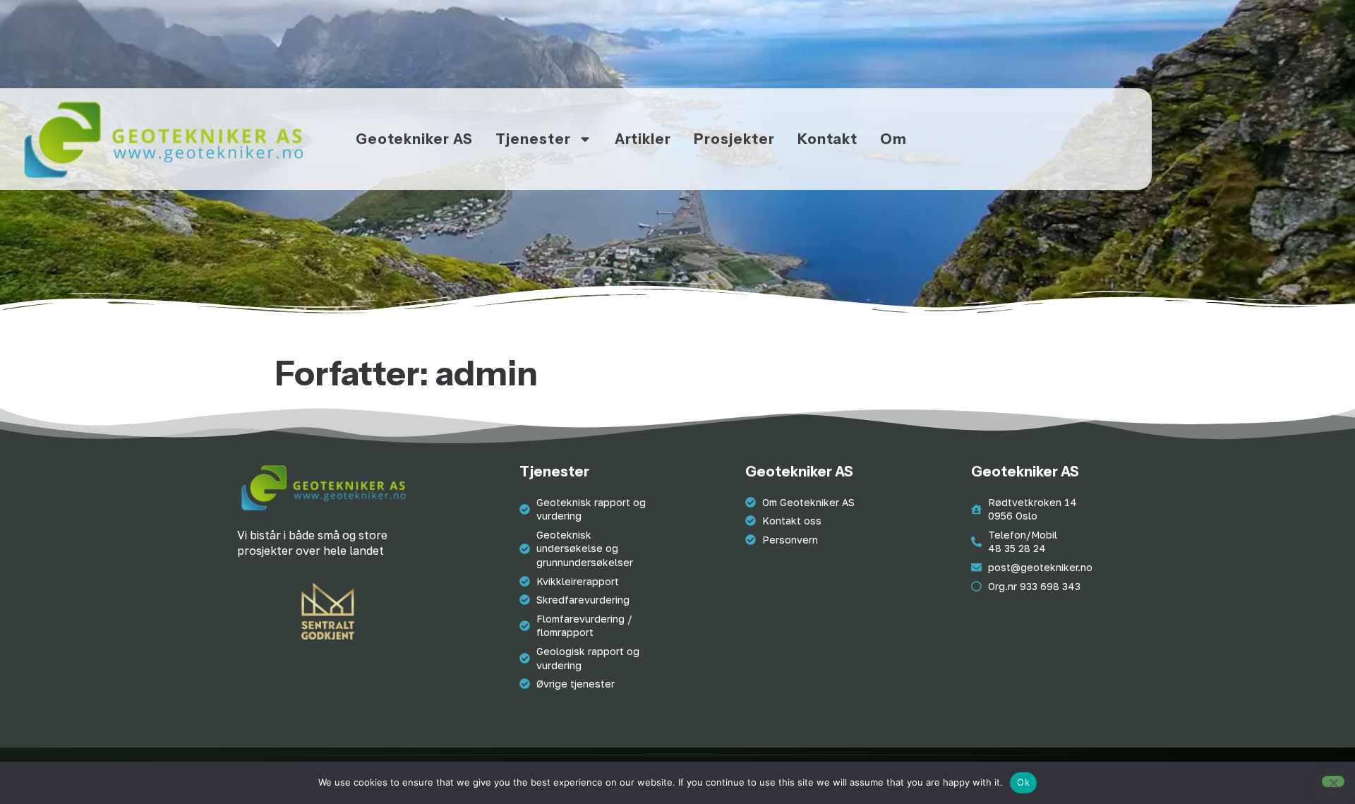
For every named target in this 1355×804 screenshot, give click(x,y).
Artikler (643, 139)
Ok (1023, 782)
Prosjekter (734, 139)
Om (893, 139)
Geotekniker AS (414, 139)
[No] (1333, 781)
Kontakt (827, 139)
